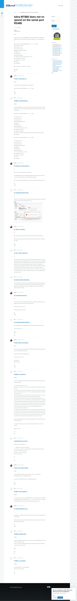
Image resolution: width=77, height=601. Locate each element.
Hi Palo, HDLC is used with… (21, 342)
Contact (20, 587)
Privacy (11, 587)
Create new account (56, 28)
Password (53, 20)
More (52, 72)
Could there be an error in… (21, 441)
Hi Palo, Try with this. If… (20, 78)
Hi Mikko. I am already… (20, 560)
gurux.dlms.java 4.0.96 (56, 55)
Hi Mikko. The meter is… (20, 374)
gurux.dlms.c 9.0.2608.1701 (57, 50)
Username (53, 16)
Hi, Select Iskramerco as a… (21, 508)
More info (54, 595)
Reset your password (56, 29)
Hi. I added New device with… (21, 192)
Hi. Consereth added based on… (22, 322)
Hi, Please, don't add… (20, 229)
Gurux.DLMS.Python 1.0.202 (57, 45)
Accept (55, 597)
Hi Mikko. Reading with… (20, 534)
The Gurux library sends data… (22, 279)
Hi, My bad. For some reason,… (22, 165)
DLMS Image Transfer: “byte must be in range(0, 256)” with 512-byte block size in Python (57, 61)
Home (15, 12)
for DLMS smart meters (24, 5)
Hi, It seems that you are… (20, 295)
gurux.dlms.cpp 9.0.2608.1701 (57, 48)
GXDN (15, 587)
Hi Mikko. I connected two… (21, 100)
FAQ (13, 587)
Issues (18, 587)
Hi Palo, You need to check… (21, 467)
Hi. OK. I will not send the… (21, 253)
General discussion (17, 31)
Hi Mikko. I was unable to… (21, 491)
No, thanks (60, 597)
